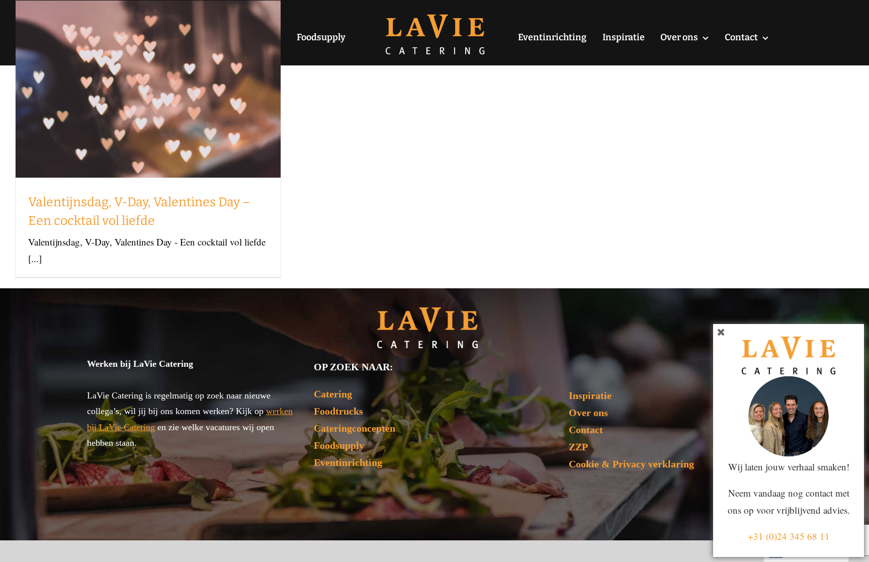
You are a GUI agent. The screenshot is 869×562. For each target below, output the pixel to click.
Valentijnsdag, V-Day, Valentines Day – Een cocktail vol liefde (148, 61)
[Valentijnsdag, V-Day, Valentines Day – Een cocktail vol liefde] (148, 89)
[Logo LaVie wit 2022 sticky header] (427, 312)
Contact (586, 429)
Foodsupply (339, 445)
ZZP (578, 446)
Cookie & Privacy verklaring (631, 463)
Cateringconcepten (354, 428)
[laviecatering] (435, 17)
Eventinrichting (348, 462)
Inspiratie (590, 395)
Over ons (588, 412)
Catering (333, 393)
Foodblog (148, 119)
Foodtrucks (338, 411)
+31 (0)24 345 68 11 (789, 536)
